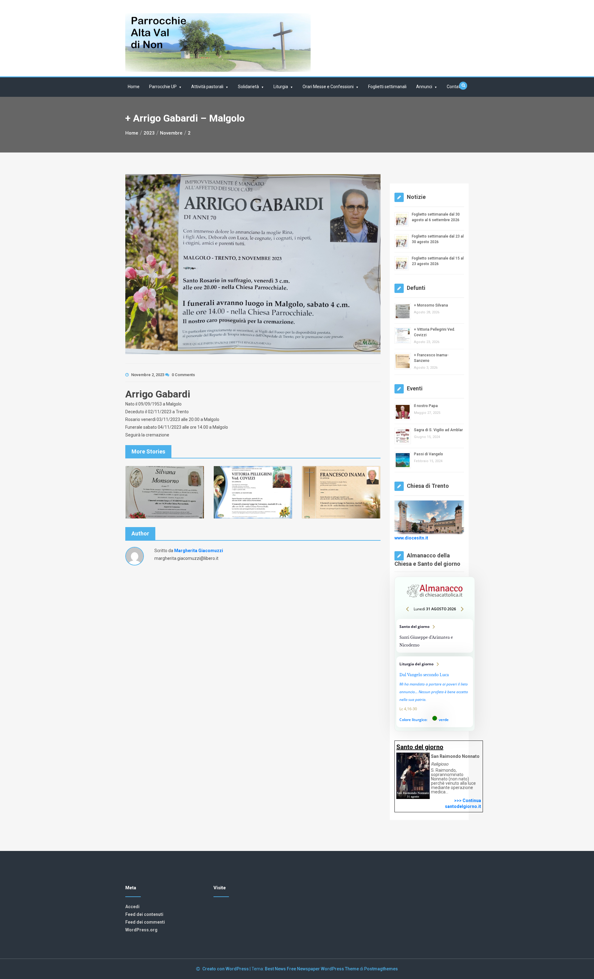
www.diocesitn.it (411, 537)
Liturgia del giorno (434, 691)
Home (134, 86)
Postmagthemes (381, 968)
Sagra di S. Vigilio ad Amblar (438, 430)
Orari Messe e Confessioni (328, 86)
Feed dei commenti (145, 922)
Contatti (455, 86)
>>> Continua (467, 800)
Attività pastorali (207, 86)
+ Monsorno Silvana (431, 305)
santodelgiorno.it (463, 806)
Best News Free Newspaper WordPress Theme (312, 968)
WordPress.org (141, 929)
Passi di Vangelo (428, 454)
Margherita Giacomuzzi (198, 550)
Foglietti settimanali (387, 86)
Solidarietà (248, 86)
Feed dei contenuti (144, 914)
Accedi (132, 906)
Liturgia (280, 86)
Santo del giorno (434, 636)
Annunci (424, 86)
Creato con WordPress (226, 968)
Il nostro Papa (426, 406)
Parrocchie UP (163, 86)
